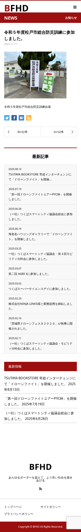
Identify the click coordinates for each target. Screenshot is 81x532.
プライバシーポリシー (18, 514)
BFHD (16, 9)
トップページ (13, 507)
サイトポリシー (50, 507)
